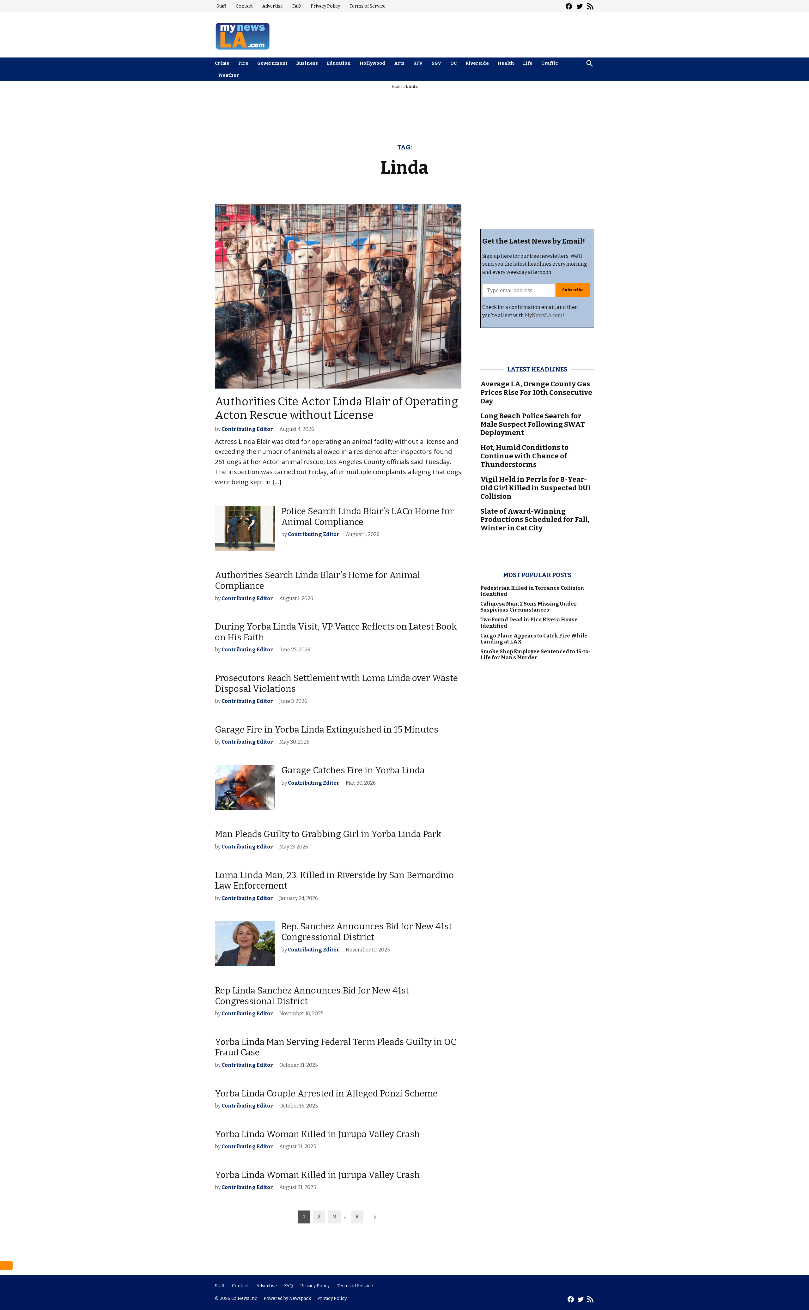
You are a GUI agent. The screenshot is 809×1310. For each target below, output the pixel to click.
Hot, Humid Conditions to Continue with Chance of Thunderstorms (524, 456)
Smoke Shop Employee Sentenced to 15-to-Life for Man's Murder (535, 655)
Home (397, 86)
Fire (243, 63)
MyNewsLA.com (544, 315)
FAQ (296, 6)
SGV (436, 63)
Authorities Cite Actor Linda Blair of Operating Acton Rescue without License (336, 408)
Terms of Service (368, 6)
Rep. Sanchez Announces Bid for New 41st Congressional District (366, 931)
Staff (221, 6)
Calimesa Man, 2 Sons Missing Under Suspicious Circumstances (528, 607)
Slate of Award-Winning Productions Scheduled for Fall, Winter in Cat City (534, 520)
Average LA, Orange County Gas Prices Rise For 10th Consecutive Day (536, 392)
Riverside (477, 63)
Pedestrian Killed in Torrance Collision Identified (532, 591)
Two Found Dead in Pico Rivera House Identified (529, 623)
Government (272, 63)
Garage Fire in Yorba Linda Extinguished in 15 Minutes (326, 729)
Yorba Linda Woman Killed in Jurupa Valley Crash (317, 1134)
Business (307, 63)
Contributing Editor (247, 429)
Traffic (549, 63)
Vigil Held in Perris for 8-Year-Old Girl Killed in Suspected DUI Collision (535, 488)
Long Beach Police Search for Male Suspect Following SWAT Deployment (532, 424)
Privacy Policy (325, 6)
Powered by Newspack (287, 1298)
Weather (228, 75)
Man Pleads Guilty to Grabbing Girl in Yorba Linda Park (328, 834)
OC (453, 63)
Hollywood (372, 63)
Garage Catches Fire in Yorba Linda (353, 770)
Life (527, 63)
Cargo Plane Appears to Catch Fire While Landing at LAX (533, 639)
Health (506, 63)
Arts (399, 63)
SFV (418, 63)
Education (339, 63)
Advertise (272, 6)
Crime (222, 63)
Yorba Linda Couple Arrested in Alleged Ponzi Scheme (326, 1093)
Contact (244, 6)
